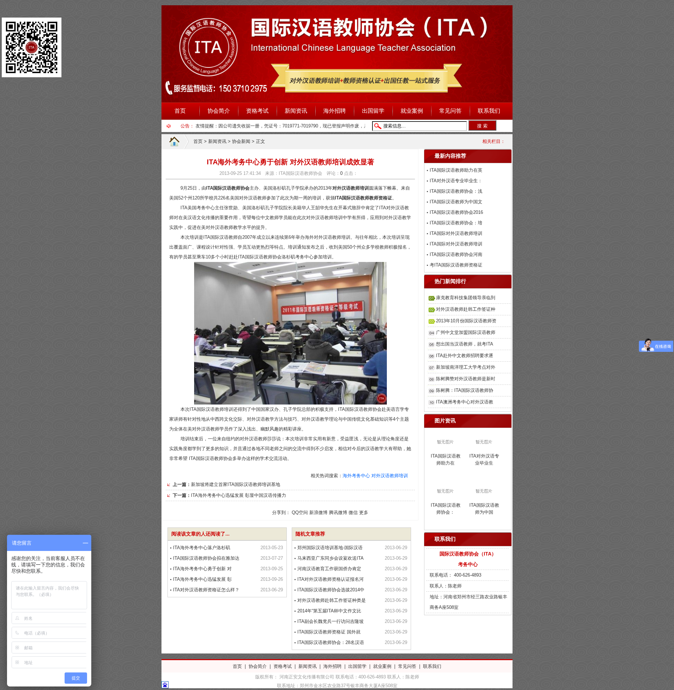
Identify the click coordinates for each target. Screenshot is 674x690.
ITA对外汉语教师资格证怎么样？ (206, 589)
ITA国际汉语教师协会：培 (456, 222)
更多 (363, 512)
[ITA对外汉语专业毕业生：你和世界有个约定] (484, 448)
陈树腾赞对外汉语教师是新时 (465, 378)
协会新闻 (241, 141)
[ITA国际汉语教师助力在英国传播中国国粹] (445, 448)
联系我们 (489, 111)
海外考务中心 (356, 475)
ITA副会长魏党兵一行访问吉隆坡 (330, 621)
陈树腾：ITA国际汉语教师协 (464, 390)
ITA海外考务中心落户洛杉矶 (201, 547)
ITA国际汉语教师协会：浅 (456, 191)
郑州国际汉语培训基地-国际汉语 (330, 547)
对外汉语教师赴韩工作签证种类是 (331, 600)
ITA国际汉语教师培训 (211, 409)
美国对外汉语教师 (248, 198)
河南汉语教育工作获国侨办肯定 (329, 568)
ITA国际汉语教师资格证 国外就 (329, 632)
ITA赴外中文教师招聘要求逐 (464, 355)
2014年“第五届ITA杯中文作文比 (329, 610)
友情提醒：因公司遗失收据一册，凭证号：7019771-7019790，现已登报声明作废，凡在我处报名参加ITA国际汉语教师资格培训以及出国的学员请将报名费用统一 (349, 126)
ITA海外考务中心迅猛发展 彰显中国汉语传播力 (238, 495)
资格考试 (257, 111)
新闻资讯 (296, 111)
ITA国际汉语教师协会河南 (456, 254)
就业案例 (412, 111)
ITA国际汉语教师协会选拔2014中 (330, 589)
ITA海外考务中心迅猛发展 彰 (202, 579)
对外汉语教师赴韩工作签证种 (465, 309)
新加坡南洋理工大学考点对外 (465, 367)
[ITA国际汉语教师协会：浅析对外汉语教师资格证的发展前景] (445, 497)
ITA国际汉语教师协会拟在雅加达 (206, 558)
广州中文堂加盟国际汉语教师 (465, 332)
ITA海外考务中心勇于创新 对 (202, 568)
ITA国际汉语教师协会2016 (456, 212)
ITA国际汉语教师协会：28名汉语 (330, 642)
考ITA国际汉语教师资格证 (456, 265)
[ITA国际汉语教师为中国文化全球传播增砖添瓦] (484, 497)
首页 (180, 111)
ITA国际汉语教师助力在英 (456, 170)
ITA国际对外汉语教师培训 (456, 233)
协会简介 (218, 111)
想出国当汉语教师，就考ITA (464, 344)
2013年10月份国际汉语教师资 (466, 320)
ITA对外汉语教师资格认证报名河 (330, 579)
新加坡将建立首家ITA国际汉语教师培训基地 (235, 484)
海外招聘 (334, 111)
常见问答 (450, 111)
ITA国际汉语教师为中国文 (456, 201)
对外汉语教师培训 (389, 475)
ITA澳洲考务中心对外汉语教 (464, 402)
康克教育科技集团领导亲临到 (465, 297)
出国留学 (373, 111)
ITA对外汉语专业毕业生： (456, 180)
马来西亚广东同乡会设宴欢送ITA (330, 558)
